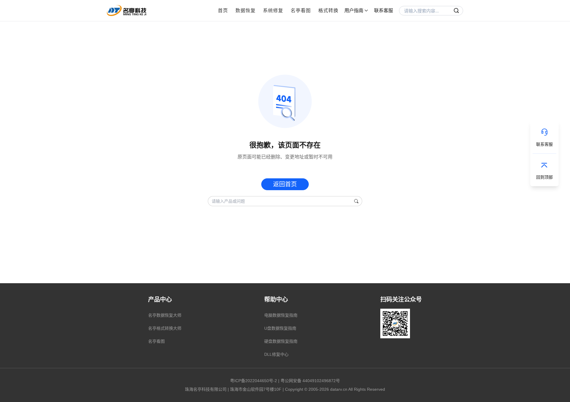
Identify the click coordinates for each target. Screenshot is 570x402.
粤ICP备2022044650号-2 (253, 380)
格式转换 (328, 10)
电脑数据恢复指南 (280, 315)
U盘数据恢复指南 (280, 328)
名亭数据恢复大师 (164, 315)
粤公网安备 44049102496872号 (310, 380)
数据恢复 (245, 10)
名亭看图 (301, 10)
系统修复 (273, 10)
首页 (223, 10)
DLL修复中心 (276, 354)
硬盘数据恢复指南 (280, 341)
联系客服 (383, 10)
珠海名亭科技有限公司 (206, 389)
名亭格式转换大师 (164, 328)
